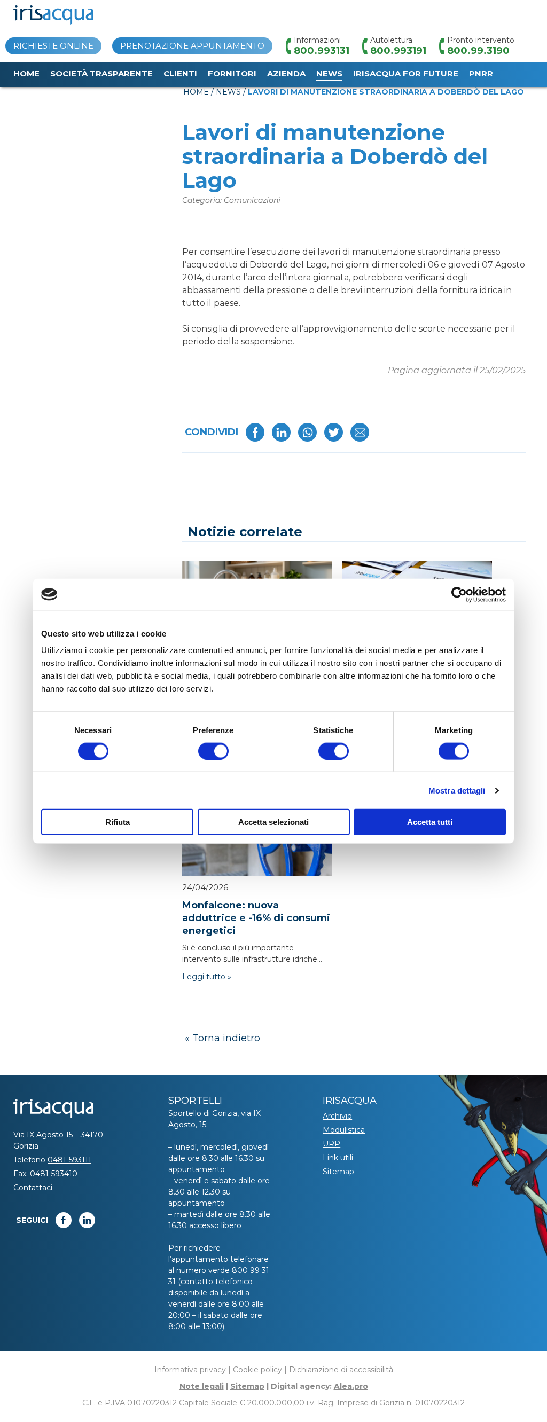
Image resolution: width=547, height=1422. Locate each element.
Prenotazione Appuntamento (192, 46)
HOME (196, 92)
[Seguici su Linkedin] (87, 1220)
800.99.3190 (478, 51)
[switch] (213, 750)
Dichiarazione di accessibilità (341, 1369)
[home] (53, 15)
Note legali (201, 1386)
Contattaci (32, 1187)
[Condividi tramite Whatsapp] (307, 432)
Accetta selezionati (273, 822)
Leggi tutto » (206, 976)
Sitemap (338, 1171)
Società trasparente (101, 73)
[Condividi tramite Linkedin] (281, 432)
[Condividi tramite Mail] (359, 432)
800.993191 (398, 51)
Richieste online (53, 46)
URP (331, 1144)
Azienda (286, 73)
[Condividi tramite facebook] (255, 432)
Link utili (338, 1157)
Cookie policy (257, 1369)
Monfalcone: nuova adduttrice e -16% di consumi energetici (256, 918)
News (329, 73)
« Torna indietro (222, 1038)
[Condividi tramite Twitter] (333, 432)
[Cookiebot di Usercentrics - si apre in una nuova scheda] (459, 594)
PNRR (481, 73)
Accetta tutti (429, 822)
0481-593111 (69, 1160)
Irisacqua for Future (405, 73)
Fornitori (232, 73)
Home (26, 73)
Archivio (337, 1116)
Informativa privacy (190, 1369)
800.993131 (321, 51)
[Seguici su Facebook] (64, 1220)
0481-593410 (53, 1174)
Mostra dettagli (457, 790)
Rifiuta (117, 822)
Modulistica (344, 1130)
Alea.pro (351, 1386)
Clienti (180, 73)
